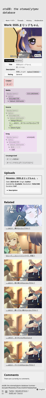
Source (20, 393)
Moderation (38, 20)
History (29, 20)
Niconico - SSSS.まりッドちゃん (21, 178)
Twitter (11, 391)
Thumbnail (9, 60)
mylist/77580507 (33, 72)
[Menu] (6, 391)
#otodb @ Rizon (21, 391)
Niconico (18, 60)
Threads (20, 20)
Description (13, 190)
